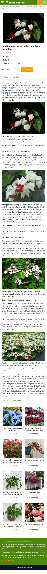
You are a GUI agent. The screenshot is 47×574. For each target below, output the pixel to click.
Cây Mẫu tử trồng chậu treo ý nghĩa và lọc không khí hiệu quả (12, 494)
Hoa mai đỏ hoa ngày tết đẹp (34, 460)
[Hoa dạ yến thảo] (34, 480)
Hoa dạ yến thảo (34, 492)
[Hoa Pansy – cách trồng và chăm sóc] (13, 416)
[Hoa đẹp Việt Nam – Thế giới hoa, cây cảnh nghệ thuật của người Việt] (13, 2)
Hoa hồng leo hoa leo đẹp (34, 524)
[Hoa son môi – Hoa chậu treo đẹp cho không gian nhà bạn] (13, 448)
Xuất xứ (6, 60)
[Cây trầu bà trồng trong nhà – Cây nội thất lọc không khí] (13, 512)
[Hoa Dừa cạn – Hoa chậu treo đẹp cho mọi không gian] (34, 416)
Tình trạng (7, 63)
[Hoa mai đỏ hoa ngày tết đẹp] (34, 448)
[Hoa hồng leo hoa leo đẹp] (34, 512)
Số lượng (5, 69)
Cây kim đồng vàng (31, 231)
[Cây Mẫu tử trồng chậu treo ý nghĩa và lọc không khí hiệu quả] (13, 480)
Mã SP (5, 56)
